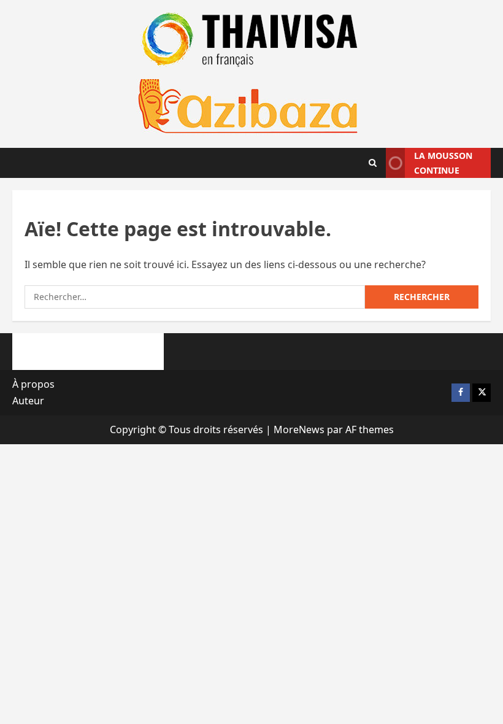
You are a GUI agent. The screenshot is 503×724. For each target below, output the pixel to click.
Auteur (28, 400)
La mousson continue (443, 163)
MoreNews (299, 429)
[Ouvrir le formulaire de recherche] (373, 163)
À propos (33, 384)
